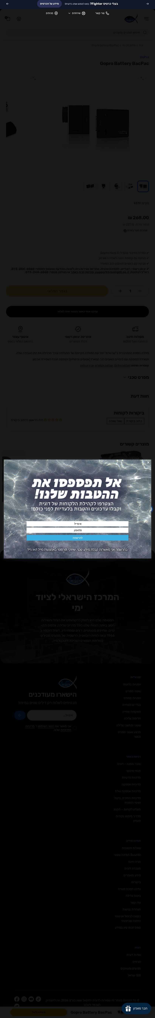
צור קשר (99, 13)
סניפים (49, 13)
